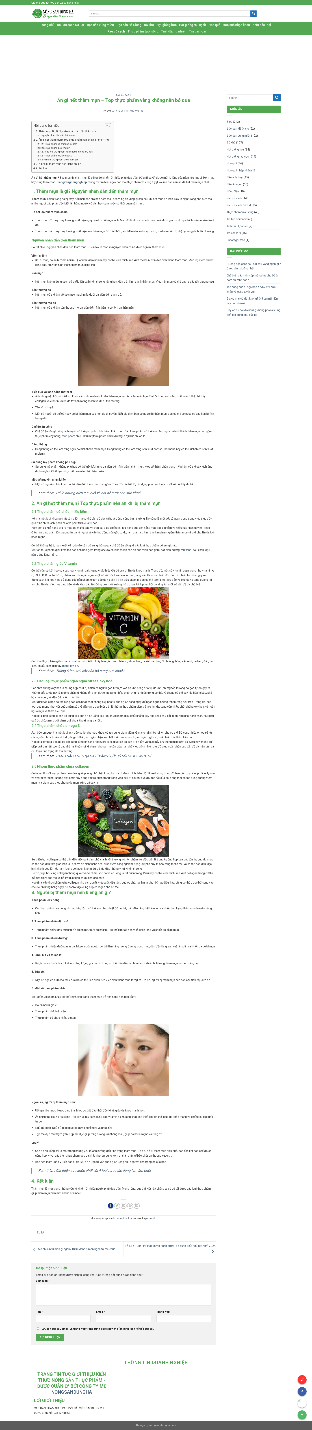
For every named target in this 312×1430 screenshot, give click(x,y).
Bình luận (43, 1280)
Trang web (163, 1311)
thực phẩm (68, 436)
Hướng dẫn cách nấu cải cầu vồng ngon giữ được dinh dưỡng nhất (254, 266)
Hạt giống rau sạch (192, 25)
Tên (39, 1311)
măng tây (68, 666)
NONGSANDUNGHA (71, 1392)
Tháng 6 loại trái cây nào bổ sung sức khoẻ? (90, 671)
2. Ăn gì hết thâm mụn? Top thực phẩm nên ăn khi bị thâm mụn (73, 139)
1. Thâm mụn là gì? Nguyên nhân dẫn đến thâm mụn (66, 131)
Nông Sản (233, 191)
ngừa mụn (37, 711)
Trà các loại (197, 31)
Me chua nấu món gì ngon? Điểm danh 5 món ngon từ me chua (76, 1249)
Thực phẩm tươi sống (142, 31)
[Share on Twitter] (117, 1206)
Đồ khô (149, 25)
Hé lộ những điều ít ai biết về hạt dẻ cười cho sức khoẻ (98, 493)
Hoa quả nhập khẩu (236, 25)
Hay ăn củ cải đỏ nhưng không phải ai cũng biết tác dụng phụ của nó (253, 312)
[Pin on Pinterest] (130, 1206)
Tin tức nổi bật (236, 219)
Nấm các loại (261, 25)
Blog (229, 121)
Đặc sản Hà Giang (128, 25)
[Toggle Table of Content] (106, 126)
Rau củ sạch (116, 31)
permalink (150, 1218)
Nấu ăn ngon (234, 184)
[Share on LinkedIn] (137, 1206)
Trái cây (76, 1117)
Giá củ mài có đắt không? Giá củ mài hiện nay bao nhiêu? (252, 301)
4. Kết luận (42, 168)
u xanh (187, 550)
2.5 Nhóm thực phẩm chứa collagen (60, 159)
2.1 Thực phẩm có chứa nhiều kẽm (59, 144)
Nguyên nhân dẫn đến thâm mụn (58, 135)
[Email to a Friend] (124, 1206)
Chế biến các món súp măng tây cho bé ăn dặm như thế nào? (253, 278)
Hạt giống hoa (167, 25)
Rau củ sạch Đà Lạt (70, 25)
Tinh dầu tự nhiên (173, 31)
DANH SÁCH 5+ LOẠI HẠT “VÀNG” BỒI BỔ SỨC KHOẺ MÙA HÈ (104, 756)
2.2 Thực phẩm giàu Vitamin (56, 148)
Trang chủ (47, 25)
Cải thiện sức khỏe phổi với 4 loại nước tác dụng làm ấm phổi (103, 1171)
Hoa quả (214, 25)
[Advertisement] (156, 61)
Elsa (140, 111)
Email (100, 1311)
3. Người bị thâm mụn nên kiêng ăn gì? (58, 163)
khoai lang (135, 661)
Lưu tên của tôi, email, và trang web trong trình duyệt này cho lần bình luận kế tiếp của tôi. (98, 1328)
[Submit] (253, 13)
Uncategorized (236, 240)
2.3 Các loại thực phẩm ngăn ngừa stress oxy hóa (67, 151)
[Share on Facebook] (111, 1206)
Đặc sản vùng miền (100, 25)
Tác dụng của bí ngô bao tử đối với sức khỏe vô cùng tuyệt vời (251, 289)
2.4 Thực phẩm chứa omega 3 (57, 155)
